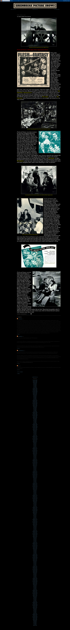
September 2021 (35, 566)
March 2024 (35, 596)
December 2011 (35, 451)
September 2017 (35, 519)
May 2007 (35, 396)
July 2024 (35, 600)
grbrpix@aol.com (35, 9)
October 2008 (35, 413)
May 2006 (35, 384)
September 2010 (35, 436)
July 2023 (35, 588)
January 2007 (35, 392)
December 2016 (35, 510)
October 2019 (35, 544)
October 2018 (35, 532)
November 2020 (35, 557)
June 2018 (35, 528)
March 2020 (35, 549)
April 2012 (35, 455)
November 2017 (35, 521)
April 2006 (35, 383)
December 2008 (35, 415)
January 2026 (35, 618)
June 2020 (35, 552)
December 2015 (35, 498)
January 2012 (35, 452)
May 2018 (35, 527)
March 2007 (35, 394)
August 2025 (35, 613)
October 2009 (35, 425)
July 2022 (35, 576)
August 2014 (35, 482)
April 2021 (35, 562)
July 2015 (35, 493)
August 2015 (35, 494)
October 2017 (35, 520)
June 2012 (35, 457)
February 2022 (35, 571)
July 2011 (35, 446)
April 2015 (35, 490)
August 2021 (35, 565)
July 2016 (35, 505)
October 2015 (35, 496)
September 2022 (35, 578)
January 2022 (35, 570)
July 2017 (35, 517)
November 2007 (35, 402)
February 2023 (35, 583)
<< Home (18, 373)
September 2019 (35, 543)
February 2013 (35, 465)
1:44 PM (18, 348)
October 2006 (35, 389)
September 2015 (35, 495)
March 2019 (35, 537)
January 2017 (35, 511)
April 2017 (35, 514)
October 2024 (35, 603)
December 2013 (35, 474)
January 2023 (35, 582)
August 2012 (35, 459)
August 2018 (35, 530)
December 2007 (35, 403)
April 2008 (35, 407)
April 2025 (35, 609)
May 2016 (35, 503)
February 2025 (35, 607)
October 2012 (35, 461)
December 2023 (35, 593)
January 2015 (35, 487)
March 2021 (35, 561)
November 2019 (35, 545)
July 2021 (35, 564)
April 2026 (35, 621)
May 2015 (35, 491)
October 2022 (35, 579)
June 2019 (35, 540)
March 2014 (35, 477)
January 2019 (35, 535)
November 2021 (35, 568)
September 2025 (35, 614)
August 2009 (35, 423)
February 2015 (35, 488)
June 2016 (35, 504)
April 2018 (35, 526)
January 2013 (35, 464)
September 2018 (35, 531)
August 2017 (35, 518)
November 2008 (35, 414)
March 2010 (35, 430)
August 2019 (35, 542)
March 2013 (35, 466)
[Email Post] (31, 313)
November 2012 (35, 462)
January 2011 (35, 440)
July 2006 (35, 386)
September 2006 (35, 388)
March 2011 (35, 442)
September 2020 (35, 555)
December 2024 (35, 605)
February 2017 (35, 512)
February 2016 (35, 500)
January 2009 (35, 416)
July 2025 (35, 612)
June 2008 (35, 409)
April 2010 (35, 431)
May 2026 (35, 622)
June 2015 (35, 492)
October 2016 (35, 508)
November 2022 (35, 580)
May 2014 (35, 479)
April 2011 (35, 443)
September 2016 (35, 507)
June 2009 (35, 421)
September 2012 (35, 460)
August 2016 (35, 506)
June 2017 (35, 516)
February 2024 (35, 595)
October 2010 (35, 437)
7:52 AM (18, 334)
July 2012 (35, 458)
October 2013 (35, 473)
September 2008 (35, 412)
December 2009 (35, 427)
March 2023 (35, 584)
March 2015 (35, 489)
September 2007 (35, 400)
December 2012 (35, 463)
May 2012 (35, 456)
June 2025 (35, 611)
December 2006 (35, 391)
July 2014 (35, 481)
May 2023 (35, 586)
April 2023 (35, 585)
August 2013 (35, 471)
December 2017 (35, 522)
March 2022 (35, 572)
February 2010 (35, 429)
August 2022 (35, 577)
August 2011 (35, 447)
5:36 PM (18, 363)
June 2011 (35, 445)
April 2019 (35, 538)
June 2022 (35, 575)
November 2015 (35, 497)
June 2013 (35, 469)
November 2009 (35, 426)
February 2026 (35, 619)
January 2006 (35, 381)
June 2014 (35, 480)
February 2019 (35, 536)
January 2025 (35, 606)
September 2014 (35, 483)
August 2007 (35, 399)
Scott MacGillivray (21, 350)
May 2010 (35, 432)
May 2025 (35, 610)
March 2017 (35, 513)
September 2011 (35, 448)
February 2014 (35, 476)
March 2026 (35, 620)
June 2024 (35, 599)
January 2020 (35, 547)
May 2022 (35, 574)
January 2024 (35, 594)
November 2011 (35, 450)
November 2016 (35, 509)
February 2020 (35, 548)
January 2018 (35, 523)
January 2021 (35, 559)
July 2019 (35, 541)
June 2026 (35, 623)
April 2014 (35, 478)
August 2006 (35, 387)
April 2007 (35, 395)
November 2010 (35, 438)
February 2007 (35, 393)
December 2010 (35, 439)
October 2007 (35, 401)
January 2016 (35, 499)
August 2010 (35, 435)
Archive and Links (13, 9)
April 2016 (35, 502)
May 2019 (35, 539)
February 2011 (35, 441)
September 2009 (35, 424)
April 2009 (35, 419)
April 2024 (35, 597)
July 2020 (35, 553)
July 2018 (35, 529)
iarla (18, 365)
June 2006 (35, 385)
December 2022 (35, 581)
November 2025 (35, 616)
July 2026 (35, 624)
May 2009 (35, 420)
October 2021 (35, 567)
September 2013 (35, 472)
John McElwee (20, 336)
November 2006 (35, 390)
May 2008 (35, 408)
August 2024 (35, 601)
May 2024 (35, 598)
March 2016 (35, 501)
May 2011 (35, 444)
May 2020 (35, 551)
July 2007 (35, 398)
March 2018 (35, 525)
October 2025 (35, 615)
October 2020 (35, 556)
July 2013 (35, 470)
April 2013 (35, 467)
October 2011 (35, 449)
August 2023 (35, 589)
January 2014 (35, 475)
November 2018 (35, 533)
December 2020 (35, 558)
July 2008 (35, 410)
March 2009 (35, 418)
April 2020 (35, 550)
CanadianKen (20, 318)
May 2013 (35, 468)
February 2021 (35, 560)
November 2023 (35, 592)
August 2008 (35, 411)
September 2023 (35, 590)
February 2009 (35, 417)
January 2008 (35, 404)
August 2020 (35, 554)
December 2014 (35, 486)
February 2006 (35, 382)
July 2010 (35, 434)
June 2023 (35, 587)
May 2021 (35, 563)
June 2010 (35, 433)
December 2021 (35, 569)
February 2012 (35, 453)
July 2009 (35, 422)
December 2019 (35, 546)
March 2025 (35, 608)
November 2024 (35, 604)
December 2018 (35, 534)
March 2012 (35, 454)
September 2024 (35, 602)
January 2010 (35, 428)
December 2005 (35, 380)
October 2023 (35, 591)
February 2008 (35, 405)
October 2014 (35, 484)
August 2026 (35, 625)
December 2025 (35, 617)
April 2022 (35, 573)
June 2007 (35, 397)
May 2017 (35, 515)
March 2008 (35, 406)
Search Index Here (56, 9)
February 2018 (35, 524)
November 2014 (35, 485)
